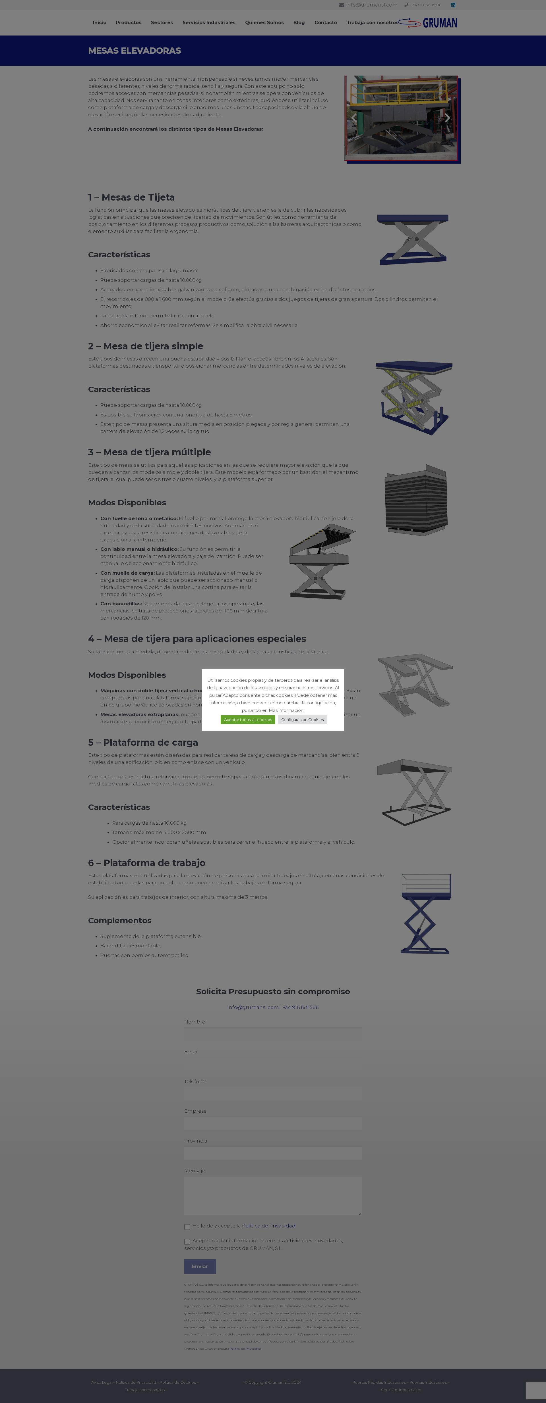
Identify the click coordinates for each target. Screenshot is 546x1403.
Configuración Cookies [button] (302, 719)
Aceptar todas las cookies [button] (248, 719)
